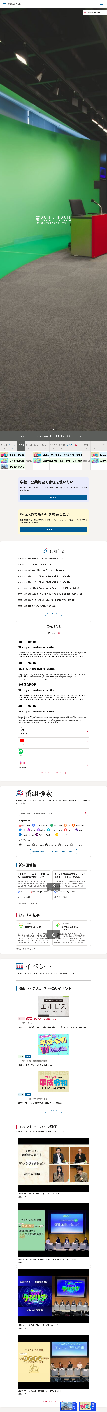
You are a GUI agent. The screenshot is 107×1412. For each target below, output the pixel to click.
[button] (51, 429)
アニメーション (54, 830)
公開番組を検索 (39, 851)
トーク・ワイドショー (65, 834)
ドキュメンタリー (40, 825)
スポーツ (69, 830)
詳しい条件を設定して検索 (63, 851)
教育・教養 (56, 825)
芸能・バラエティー (45, 835)
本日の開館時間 (53, 435)
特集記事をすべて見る (26, 949)
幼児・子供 (78, 825)
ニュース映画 (77, 845)
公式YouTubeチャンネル (53, 1401)
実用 (67, 825)
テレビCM (51, 845)
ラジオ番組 (38, 845)
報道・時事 (24, 825)
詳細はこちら (53, 529)
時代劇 (41, 830)
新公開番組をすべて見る (26, 903)
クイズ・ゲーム (26, 835)
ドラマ (31, 830)
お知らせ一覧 (53, 613)
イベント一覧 (53, 1110)
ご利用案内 (53, 497)
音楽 (22, 830)
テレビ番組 (24, 845)
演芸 (79, 830)
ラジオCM (63, 845)
